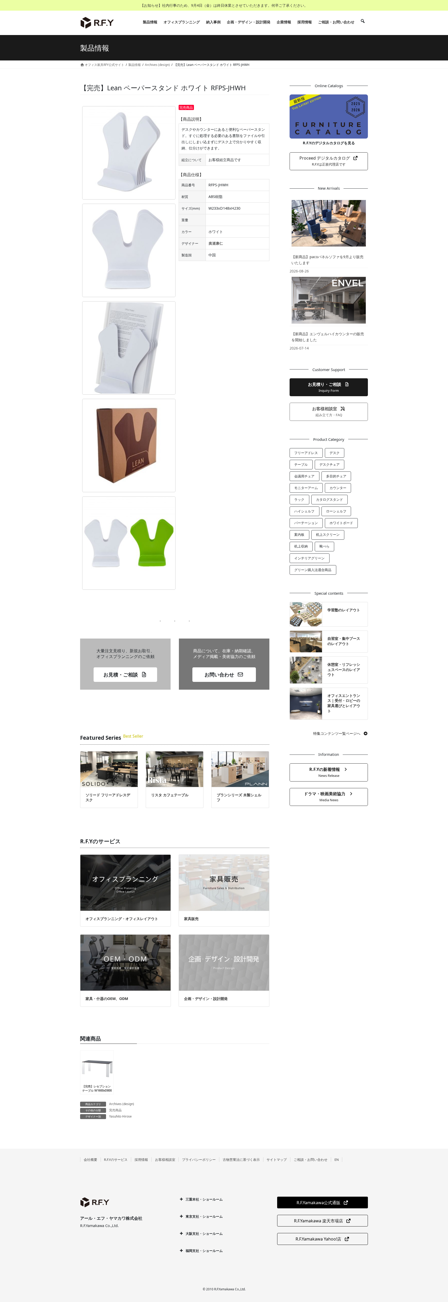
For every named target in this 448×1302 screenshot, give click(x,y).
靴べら (324, 546)
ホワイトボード (341, 522)
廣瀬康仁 (215, 243)
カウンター (338, 487)
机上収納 (301, 546)
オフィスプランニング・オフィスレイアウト (122, 918)
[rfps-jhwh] (129, 153)
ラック (299, 499)
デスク (335, 452)
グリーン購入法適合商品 (312, 569)
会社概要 (90, 1159)
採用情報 (141, 1159)
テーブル (301, 464)
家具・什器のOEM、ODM (107, 998)
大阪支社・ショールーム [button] (204, 1233)
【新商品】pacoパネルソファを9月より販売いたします (327, 259)
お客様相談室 (165, 1159)
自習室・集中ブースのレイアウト (343, 641)
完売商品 (115, 1110)
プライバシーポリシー (199, 1159)
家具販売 (191, 918)
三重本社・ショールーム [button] (204, 1199)
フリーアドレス (306, 452)
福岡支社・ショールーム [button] (204, 1250)
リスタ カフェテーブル (169, 794)
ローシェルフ (336, 511)
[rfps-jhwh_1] (129, 250)
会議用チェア (304, 476)
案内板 (299, 534)
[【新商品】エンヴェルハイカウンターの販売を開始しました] (329, 300)
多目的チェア (336, 476)
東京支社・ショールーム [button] (204, 1216)
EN (336, 1159)
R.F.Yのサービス (116, 1159)
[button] (125, 674)
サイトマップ (277, 1159)
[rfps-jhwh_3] (129, 543)
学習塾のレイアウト (343, 609)
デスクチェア (329, 464)
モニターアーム (306, 487)
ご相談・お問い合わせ (310, 1159)
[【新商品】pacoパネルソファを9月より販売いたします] (329, 223)
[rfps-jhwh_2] (129, 348)
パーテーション (306, 522)
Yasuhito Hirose (120, 1116)
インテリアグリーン (309, 558)
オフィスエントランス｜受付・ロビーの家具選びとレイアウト (343, 703)
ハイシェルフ (304, 511)
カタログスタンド (329, 499)
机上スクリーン (328, 534)
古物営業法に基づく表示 (241, 1159)
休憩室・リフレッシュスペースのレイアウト (343, 669)
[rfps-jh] (129, 445)
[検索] (363, 22)
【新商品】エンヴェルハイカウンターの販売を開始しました (327, 336)
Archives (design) (121, 1104)
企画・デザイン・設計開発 (206, 998)
